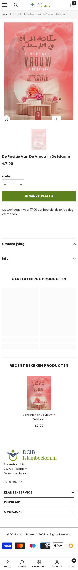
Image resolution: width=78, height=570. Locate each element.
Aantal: (6, 176)
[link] (20, 340)
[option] (39, 71)
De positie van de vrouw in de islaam (39, 417)
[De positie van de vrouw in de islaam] (39, 393)
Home (5, 14)
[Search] (15, 5)
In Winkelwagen (39, 196)
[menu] (4, 5)
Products (17, 14)
